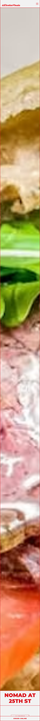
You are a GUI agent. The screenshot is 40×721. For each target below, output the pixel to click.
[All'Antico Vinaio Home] (11, 5)
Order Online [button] (20, 718)
